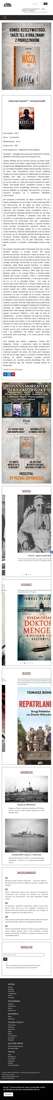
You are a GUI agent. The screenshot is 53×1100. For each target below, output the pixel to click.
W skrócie (11, 983)
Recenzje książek (13, 1040)
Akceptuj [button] (8, 1094)
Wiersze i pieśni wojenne (15, 1038)
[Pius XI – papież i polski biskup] (26, 524)
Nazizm (10, 987)
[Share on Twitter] (9, 374)
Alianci (10, 1000)
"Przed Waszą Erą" (13, 1057)
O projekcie (11, 1050)
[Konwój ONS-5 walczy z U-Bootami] (26, 827)
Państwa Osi (12, 1002)
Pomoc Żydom (12, 1027)
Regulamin (11, 1053)
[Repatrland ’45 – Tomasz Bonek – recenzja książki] (26, 714)
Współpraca (12, 1048)
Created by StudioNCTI (8, 1070)
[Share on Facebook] (5, 374)
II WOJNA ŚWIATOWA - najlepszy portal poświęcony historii (23, 1064)
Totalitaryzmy (12, 985)
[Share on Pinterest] (13, 374)
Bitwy (9, 1008)
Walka (10, 1025)
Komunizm (11, 1029)
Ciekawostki (12, 998)
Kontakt (10, 1055)
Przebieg (11, 981)
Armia (10, 1023)
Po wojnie (11, 989)
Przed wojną (11, 1017)
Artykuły (10, 996)
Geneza (10, 979)
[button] (22, 564)
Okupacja (11, 1019)
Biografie (11, 1032)
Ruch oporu (11, 1021)
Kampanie (11, 1010)
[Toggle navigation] (5, 17)
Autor (9, 1046)
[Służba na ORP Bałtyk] (26, 781)
